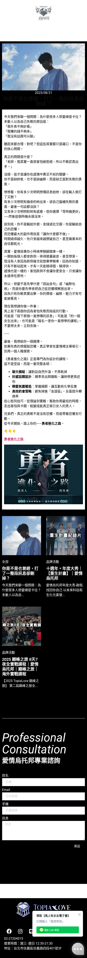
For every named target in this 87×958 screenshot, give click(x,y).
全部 (5, 561)
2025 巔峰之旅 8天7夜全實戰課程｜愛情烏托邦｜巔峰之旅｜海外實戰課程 (20, 666)
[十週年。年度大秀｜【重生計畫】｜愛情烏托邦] (65, 535)
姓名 (5, 775)
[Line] (31, 931)
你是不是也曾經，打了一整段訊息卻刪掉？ (20, 573)
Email (6, 790)
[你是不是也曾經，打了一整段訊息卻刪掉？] (21, 535)
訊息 (5, 818)
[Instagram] (20, 931)
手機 (5, 804)
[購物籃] (70, 33)
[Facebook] (9, 931)
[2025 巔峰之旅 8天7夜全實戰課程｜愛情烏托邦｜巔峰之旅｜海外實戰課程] (21, 626)
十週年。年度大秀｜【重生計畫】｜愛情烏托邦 (64, 573)
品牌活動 (52, 561)
